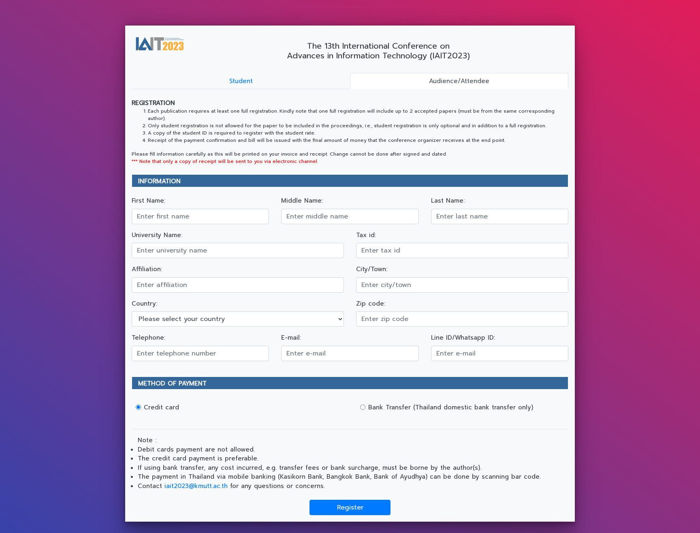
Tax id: (366, 235)
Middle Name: (302, 200)
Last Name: (448, 200)
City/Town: (371, 269)
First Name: (148, 200)
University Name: (157, 235)
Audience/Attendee (459, 81)
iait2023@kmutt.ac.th (196, 486)
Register (350, 507)
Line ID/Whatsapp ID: (463, 337)
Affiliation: (147, 269)
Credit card (161, 407)
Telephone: (148, 337)
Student (241, 81)
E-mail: (291, 337)
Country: (144, 303)
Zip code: (370, 303)
